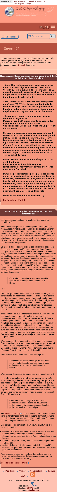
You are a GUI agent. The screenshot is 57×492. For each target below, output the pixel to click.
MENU (45, 26)
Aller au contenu (20, 1)
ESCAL (30, 488)
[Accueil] (28, 18)
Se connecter (11, 37)
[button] (53, 26)
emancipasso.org (12, 413)
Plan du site (10, 471)
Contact (21, 65)
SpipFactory (33, 490)
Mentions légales (37, 471)
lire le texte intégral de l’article (14, 463)
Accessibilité (6, 1)
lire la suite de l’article (14, 200)
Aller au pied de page (22, 4)
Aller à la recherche (37, 1)
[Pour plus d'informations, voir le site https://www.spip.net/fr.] (34, 486)
